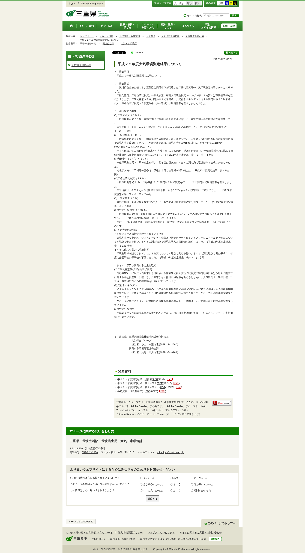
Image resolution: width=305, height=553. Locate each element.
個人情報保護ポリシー (130, 532)
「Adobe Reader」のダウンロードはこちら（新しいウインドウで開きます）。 (160, 414)
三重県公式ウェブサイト (87, 13)
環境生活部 (108, 43)
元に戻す (179, 3)
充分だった (149, 478)
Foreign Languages (92, 3)
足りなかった (201, 478)
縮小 (189, 3)
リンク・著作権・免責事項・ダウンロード (89, 532)
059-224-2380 (90, 452)
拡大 (197, 3)
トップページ (87, 36)
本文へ (72, 3)
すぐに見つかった (153, 490)
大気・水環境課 (129, 43)
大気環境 (150, 36)
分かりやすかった (153, 484)
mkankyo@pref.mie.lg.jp (170, 452)
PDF (155, 379)
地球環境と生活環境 (129, 36)
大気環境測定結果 (195, 36)
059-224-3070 (168, 538)
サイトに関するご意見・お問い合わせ (201, 532)
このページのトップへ (222, 523)
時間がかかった (202, 490)
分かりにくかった (204, 484)
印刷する (231, 53)
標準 (221, 3)
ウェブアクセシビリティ (161, 532)
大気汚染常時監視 (170, 36)
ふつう (177, 478)
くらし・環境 (106, 36)
